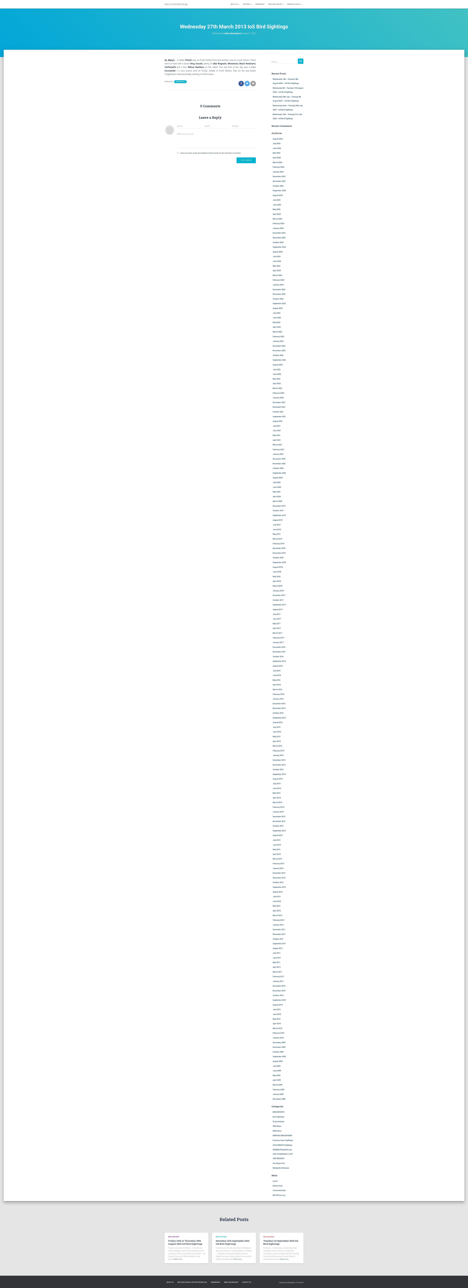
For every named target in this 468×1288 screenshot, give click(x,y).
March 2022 (277, 388)
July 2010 (276, 1009)
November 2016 (279, 652)
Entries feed (277, 1186)
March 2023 (277, 332)
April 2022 (277, 383)
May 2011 (276, 962)
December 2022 (279, 346)
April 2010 (277, 1024)
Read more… (178, 1259)
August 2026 (278, 139)
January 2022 (278, 398)
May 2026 (276, 153)
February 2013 (278, 864)
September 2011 (279, 944)
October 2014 (278, 769)
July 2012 (276, 897)
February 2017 (278, 638)
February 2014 (278, 807)
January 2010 (278, 1038)
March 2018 (277, 586)
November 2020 (279, 464)
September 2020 (279, 473)
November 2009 (279, 1047)
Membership (259, 4)
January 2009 (278, 1094)
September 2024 (279, 247)
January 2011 (278, 981)
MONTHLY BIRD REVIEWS (282, 1136)
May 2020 (276, 492)
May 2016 (276, 680)
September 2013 (279, 831)
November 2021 (279, 407)
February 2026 (278, 167)
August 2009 (278, 1061)
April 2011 (277, 967)
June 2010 (277, 1014)
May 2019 (276, 534)
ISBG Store (277, 1131)
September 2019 (279, 515)
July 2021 (276, 426)
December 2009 (279, 1042)
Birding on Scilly (293, 4)
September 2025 (279, 191)
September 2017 (279, 605)
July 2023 (276, 313)
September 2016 (279, 661)
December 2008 (279, 1099)
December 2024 (279, 233)
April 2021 (277, 440)
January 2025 (278, 228)
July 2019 (276, 525)
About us (234, 4)
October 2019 (278, 511)
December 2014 (279, 760)
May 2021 (276, 435)
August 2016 (278, 666)
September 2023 (279, 304)
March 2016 (277, 689)
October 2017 (278, 600)
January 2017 (278, 642)
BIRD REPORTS (180, 81)
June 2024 (277, 261)
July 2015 (276, 727)
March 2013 (277, 859)
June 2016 (277, 675)
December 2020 (279, 459)
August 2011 (278, 948)
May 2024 (276, 266)
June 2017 (277, 619)
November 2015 (279, 708)
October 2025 (278, 186)
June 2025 (277, 205)
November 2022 (279, 351)
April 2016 (277, 685)
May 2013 (276, 849)
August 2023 (278, 308)
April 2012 (277, 911)
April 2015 (277, 741)
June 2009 (277, 1071)
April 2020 (277, 497)
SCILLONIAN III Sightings (282, 1145)
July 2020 (276, 482)
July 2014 (276, 784)
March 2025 (277, 219)
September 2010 (279, 1000)
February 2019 (278, 544)
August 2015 (278, 722)
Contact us (246, 1282)
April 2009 (277, 1080)
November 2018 (279, 553)
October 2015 (278, 713)
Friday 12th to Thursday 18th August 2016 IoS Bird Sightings (185, 1242)
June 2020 (277, 487)
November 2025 (279, 181)
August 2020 (278, 478)
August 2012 (278, 892)
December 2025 (279, 176)
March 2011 (277, 972)
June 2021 (277, 431)
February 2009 (278, 1090)
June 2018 (277, 572)
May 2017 (276, 624)
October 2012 (278, 882)
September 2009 (279, 1057)
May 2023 (276, 322)
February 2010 (278, 1033)
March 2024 (277, 275)
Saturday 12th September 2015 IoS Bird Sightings (232, 1242)
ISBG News (277, 1126)
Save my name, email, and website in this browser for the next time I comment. (210, 153)
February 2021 (278, 449)
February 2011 (278, 977)
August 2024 (278, 252)
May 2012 (276, 906)
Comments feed (279, 1190)
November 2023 (279, 294)
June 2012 (277, 901)
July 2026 (276, 144)
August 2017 (278, 609)
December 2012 (279, 873)
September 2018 (279, 562)
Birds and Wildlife (275, 4)
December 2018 (279, 548)
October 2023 (278, 299)
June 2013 (277, 845)
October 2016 (278, 657)
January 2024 (278, 285)
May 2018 (276, 577)
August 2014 (278, 779)
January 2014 (278, 812)
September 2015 (279, 718)
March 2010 (277, 1028)
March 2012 (277, 915)
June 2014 (277, 788)
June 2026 (277, 148)
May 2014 (276, 793)
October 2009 (278, 1052)
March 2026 (277, 162)
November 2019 (279, 506)
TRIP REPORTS (278, 1158)
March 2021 (277, 445)
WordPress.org (279, 1195)
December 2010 (279, 986)
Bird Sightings (278, 1117)
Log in (275, 1181)
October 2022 (278, 355)
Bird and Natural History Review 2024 (192, 1282)
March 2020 (277, 501)
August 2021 (278, 421)
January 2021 (278, 454)
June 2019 (277, 529)
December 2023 (279, 289)
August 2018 (278, 567)
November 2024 (279, 238)
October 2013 (278, 826)
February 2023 (278, 337)
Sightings (246, 4)
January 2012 (278, 925)
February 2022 (278, 393)
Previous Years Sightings (283, 1140)
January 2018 (278, 591)
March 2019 (277, 539)
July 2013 (276, 840)
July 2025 (276, 200)
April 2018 (277, 581)
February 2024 (278, 280)
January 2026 (278, 172)
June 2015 (277, 732)
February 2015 (278, 751)
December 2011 (279, 929)
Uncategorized (279, 1163)
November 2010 (279, 991)
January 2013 (278, 868)
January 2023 (278, 341)
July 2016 (276, 671)
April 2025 (277, 214)
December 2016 (279, 647)
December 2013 (279, 817)
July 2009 (276, 1066)
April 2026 (277, 158)
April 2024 (277, 271)
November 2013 (279, 821)
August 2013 (278, 835)
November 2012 (279, 878)
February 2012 (278, 920)
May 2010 (276, 1019)
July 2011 (276, 953)
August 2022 (278, 365)
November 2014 (279, 765)
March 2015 (277, 746)
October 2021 (278, 412)
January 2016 (278, 699)
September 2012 (279, 887)
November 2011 (279, 934)
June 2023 (277, 318)
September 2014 (279, 774)
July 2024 (276, 256)
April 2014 (277, 798)
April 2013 (277, 854)
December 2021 (279, 402)
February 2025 (278, 224)
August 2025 (278, 195)
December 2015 (279, 704)
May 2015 (276, 737)
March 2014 (277, 802)
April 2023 (277, 327)
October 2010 (278, 995)
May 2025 (276, 209)
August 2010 (278, 1005)
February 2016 (278, 694)
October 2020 (278, 468)
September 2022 (279, 360)
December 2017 (279, 595)
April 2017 (277, 628)
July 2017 (276, 614)
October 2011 (278, 939)
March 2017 (277, 633)
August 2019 (278, 520)
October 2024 (278, 242)
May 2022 (276, 379)
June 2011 (277, 958)
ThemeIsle (299, 1282)
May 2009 (276, 1075)
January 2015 (278, 755)
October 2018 (278, 558)
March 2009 (277, 1085)
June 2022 (277, 374)
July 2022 (276, 369)
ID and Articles (278, 1122)
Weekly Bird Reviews (281, 1168)
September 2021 (279, 417)
